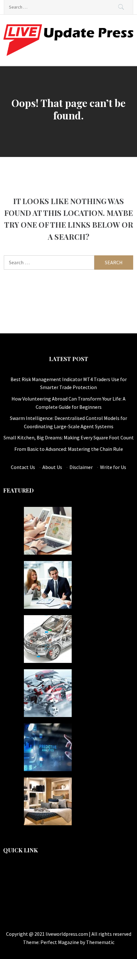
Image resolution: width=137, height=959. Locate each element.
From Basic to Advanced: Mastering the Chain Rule (68, 449)
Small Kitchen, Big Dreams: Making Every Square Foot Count (69, 437)
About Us (52, 467)
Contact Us (23, 467)
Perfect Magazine (60, 942)
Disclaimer (81, 467)
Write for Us (113, 467)
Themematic (100, 942)
